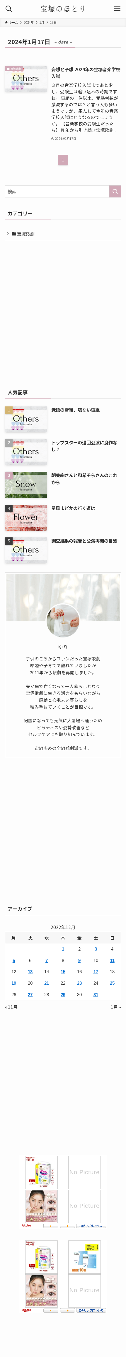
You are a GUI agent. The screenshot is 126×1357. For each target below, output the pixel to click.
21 (46, 983)
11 (112, 960)
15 (63, 971)
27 (30, 994)
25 (112, 983)
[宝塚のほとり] (63, 9)
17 (95, 971)
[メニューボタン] (117, 9)
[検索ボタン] (9, 9)
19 (13, 983)
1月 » (116, 1007)
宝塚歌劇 (25, 233)
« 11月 (11, 1007)
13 (30, 971)
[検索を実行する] (115, 191)
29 (63, 994)
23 (79, 983)
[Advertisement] (63, 313)
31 (95, 994)
